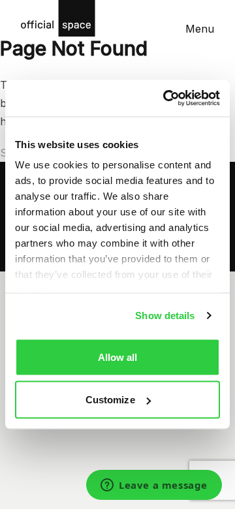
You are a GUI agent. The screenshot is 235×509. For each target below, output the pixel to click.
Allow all (118, 356)
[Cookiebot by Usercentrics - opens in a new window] (166, 98)
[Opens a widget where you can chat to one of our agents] (154, 486)
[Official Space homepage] (58, 18)
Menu (199, 28)
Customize (110, 399)
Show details (165, 315)
